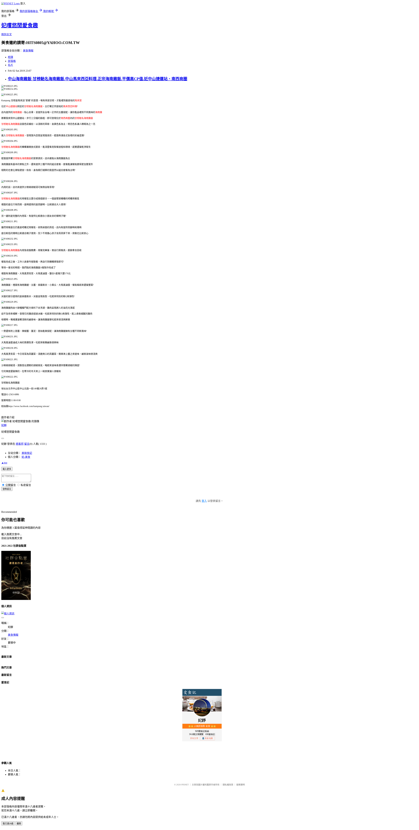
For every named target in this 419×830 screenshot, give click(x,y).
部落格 (12, 61)
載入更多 (7, 469)
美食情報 (28, 50)
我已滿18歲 (8, 823)
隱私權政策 (228, 784)
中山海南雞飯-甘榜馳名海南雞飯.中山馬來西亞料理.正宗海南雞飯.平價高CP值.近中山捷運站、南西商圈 (97, 79)
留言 (26, 443)
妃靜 (4, 425)
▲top (4, 462)
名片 (10, 65)
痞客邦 (20, 443)
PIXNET (185, 784)
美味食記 (27, 453)
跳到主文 (6, 34)
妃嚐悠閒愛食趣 (19, 25)
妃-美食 (26, 457)
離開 (19, 823)
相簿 (10, 57)
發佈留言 (7, 489)
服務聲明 (240, 784)
